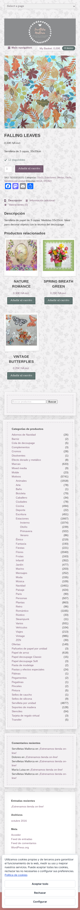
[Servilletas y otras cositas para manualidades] (40, 32)
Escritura (21, 514)
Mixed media (19, 468)
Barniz (15, 438)
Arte (18, 485)
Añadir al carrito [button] (21, 300)
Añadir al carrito (29, 169)
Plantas (20, 602)
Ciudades (21, 501)
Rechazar (40, 892)
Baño (19, 489)
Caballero (21, 497)
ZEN (18, 640)
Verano (24, 535)
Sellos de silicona (22, 698)
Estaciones (50, 177)
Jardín (19, 564)
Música (20, 581)
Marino (20, 568)
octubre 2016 (19, 820)
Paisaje (20, 589)
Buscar (52, 401)
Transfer (16, 719)
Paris (19, 594)
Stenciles (17, 711)
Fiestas (20, 547)
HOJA (39, 181)
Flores (19, 552)
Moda (19, 577)
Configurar (40, 901)
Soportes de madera (24, 707)
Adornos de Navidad (24, 434)
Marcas (16, 464)
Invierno (25, 522)
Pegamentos (19, 677)
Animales (21, 480)
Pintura (16, 690)
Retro (19, 606)
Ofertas (60, 177)
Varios (19, 623)
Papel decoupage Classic (26, 656)
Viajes (19, 631)
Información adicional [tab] (42, 200)
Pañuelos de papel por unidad (29, 648)
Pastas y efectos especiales (28, 669)
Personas (21, 598)
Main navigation (22, 47)
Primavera (26, 531)
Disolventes (18, 455)
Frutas (19, 556)
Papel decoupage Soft (25, 661)
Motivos (16, 476)
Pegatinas (17, 682)
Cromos (16, 451)
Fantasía (21, 543)
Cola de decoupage (23, 443)
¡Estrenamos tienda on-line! (41, 757)
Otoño (68, 177)
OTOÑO (48, 181)
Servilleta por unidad (14, 181)
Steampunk (22, 619)
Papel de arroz (20, 652)
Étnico (19, 539)
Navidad (20, 585)
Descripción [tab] (14, 200)
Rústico (20, 615)
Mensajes (21, 572)
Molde (15, 472)
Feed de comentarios (23, 843)
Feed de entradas (21, 839)
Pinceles (16, 686)
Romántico (22, 610)
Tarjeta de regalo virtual (25, 715)
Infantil (20, 560)
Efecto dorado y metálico (26, 459)
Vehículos (21, 627)
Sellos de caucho (22, 694)
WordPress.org (20, 847)
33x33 (40, 177)
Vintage (20, 635)
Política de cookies (16, 874)
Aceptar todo (40, 883)
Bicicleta (20, 493)
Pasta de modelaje (22, 665)
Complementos (20, 447)
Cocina (20, 505)
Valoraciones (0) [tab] (18, 204)
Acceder (16, 834)
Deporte (20, 510)
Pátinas (16, 673)
